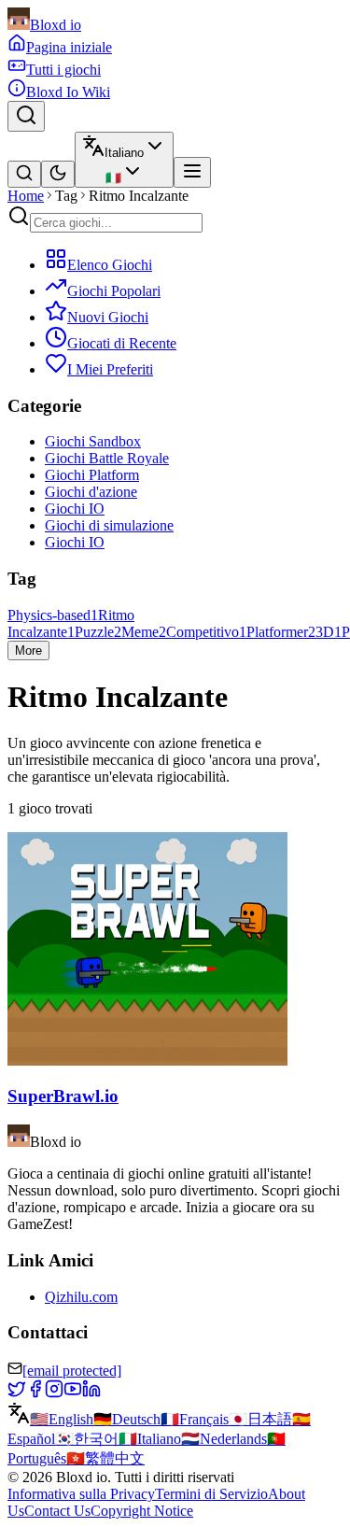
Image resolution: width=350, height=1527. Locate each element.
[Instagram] (54, 1393)
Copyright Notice (142, 1511)
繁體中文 (105, 1458)
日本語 (260, 1419)
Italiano (150, 1439)
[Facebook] (35, 1393)
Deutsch (127, 1419)
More (28, 650)
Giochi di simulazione (109, 525)
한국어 (87, 1439)
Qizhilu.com (81, 1297)
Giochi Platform (92, 475)
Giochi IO (75, 508)
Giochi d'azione (91, 492)
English (61, 1419)
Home (25, 196)
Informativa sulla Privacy (81, 1494)
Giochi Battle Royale (107, 458)
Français (195, 1419)
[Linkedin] (91, 1393)
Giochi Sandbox (93, 441)
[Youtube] (72, 1393)
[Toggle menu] (192, 172)
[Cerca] (26, 116)
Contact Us (57, 1511)
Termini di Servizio (211, 1494)
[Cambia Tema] (58, 174)
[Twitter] (16, 1393)
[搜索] (24, 174)
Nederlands (224, 1439)
